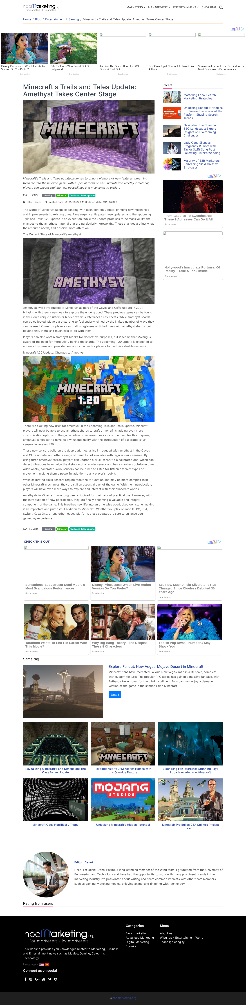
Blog (38, 19)
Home (27, 19)
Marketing (135, 7)
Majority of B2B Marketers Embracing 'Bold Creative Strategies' (202, 164)
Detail (115, 694)
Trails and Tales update (82, 195)
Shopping (209, 7)
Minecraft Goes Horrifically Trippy (55, 824)
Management (158, 7)
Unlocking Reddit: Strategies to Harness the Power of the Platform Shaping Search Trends (203, 113)
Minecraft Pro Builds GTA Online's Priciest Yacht (190, 826)
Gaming (73, 19)
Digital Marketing (137, 942)
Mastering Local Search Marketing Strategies (200, 96)
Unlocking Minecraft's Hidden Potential (123, 824)
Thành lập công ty (172, 942)
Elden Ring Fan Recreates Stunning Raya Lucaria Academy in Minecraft (190, 770)
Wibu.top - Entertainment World (181, 937)
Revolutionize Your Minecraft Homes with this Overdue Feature (123, 770)
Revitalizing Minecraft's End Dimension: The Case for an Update (55, 770)
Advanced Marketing (140, 937)
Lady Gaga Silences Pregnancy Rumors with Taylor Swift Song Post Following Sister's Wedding (202, 148)
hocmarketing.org (124, 998)
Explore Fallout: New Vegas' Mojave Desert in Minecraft (156, 666)
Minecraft (62, 195)
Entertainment (184, 7)
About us (166, 933)
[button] (41, 964)
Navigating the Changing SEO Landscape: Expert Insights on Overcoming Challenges (201, 130)
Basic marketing (136, 933)
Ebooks (131, 946)
